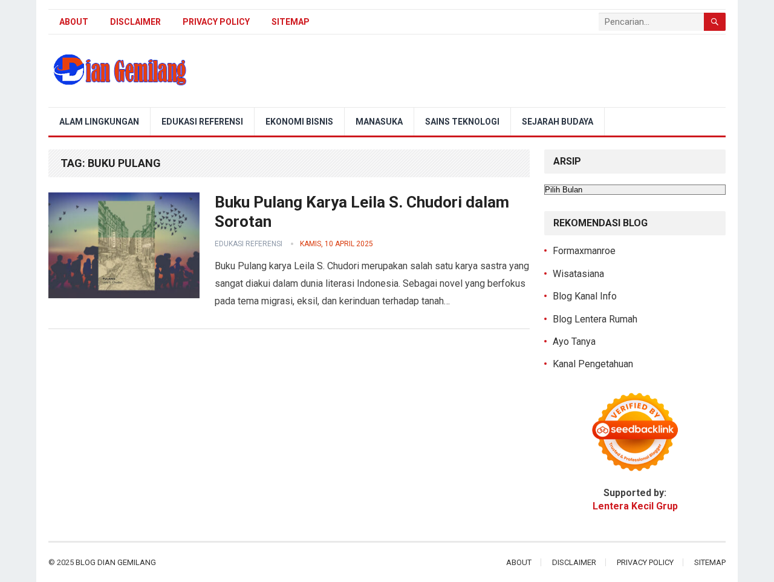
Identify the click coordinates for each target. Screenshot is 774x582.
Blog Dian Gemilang (116, 562)
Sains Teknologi (462, 121)
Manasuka (379, 121)
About (73, 22)
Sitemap (291, 22)
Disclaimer (135, 22)
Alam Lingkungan (99, 121)
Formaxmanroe (584, 251)
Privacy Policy (216, 22)
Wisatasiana (578, 274)
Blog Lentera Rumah (595, 319)
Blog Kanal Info (585, 296)
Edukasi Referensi (202, 121)
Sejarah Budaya (557, 121)
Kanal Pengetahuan (593, 364)
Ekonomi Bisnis (299, 121)
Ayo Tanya (574, 341)
